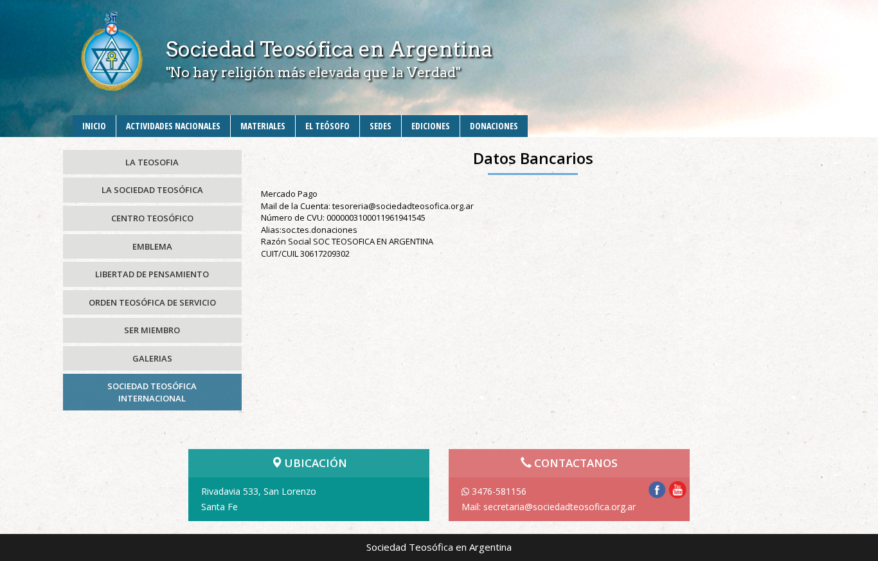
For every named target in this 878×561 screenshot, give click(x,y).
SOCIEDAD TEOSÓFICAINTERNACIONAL (152, 392)
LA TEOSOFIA (152, 162)
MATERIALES (262, 126)
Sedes (380, 126)
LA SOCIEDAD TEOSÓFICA (152, 190)
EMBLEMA (152, 246)
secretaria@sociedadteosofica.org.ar (559, 507)
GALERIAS (152, 358)
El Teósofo (327, 126)
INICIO (94, 126)
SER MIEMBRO (152, 330)
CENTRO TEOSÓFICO (152, 218)
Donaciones (494, 126)
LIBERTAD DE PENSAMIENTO (152, 274)
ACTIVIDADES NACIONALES (173, 126)
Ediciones (430, 126)
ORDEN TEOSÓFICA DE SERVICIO (152, 302)
